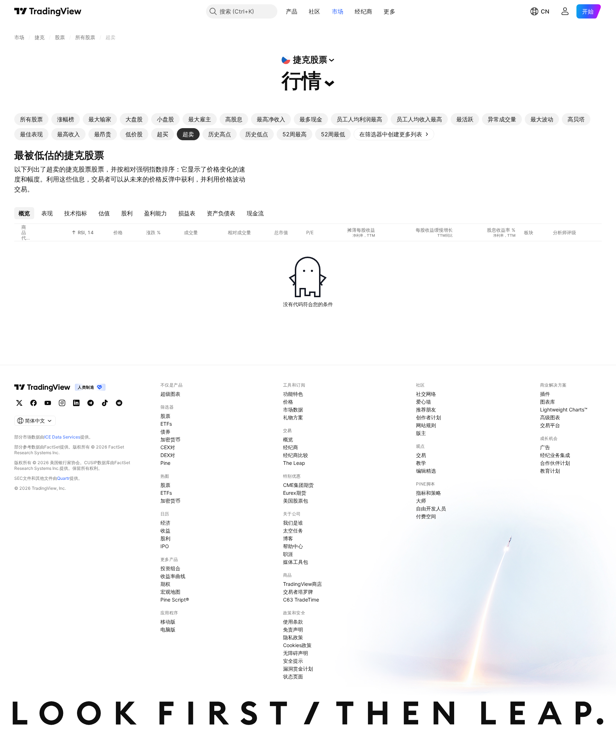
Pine (165, 463)
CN (545, 11)
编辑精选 (426, 471)
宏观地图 (170, 592)
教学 (421, 463)
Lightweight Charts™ (563, 409)
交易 (421, 455)
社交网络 (426, 394)
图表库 (547, 402)
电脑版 (167, 629)
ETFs (166, 424)
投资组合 (170, 568)
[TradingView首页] (48, 11)
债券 (165, 432)
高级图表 (550, 417)
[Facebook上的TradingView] (33, 403)
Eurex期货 (294, 493)
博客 (288, 538)
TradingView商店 (302, 584)
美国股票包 (295, 501)
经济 (165, 523)
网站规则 (426, 425)
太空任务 (293, 530)
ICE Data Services (62, 437)
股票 (165, 416)
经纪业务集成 (555, 455)
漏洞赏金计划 (298, 669)
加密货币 (170, 439)
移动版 (167, 622)
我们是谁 (293, 523)
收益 (165, 530)
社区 (314, 11)
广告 (545, 447)
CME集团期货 (298, 485)
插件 (545, 394)
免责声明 (293, 629)
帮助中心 (293, 546)
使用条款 (293, 622)
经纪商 (363, 11)
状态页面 (293, 676)
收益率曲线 (172, 576)
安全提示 (293, 661)
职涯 (288, 554)
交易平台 (550, 425)
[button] (302, 11)
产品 (292, 11)
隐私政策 (293, 637)
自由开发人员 (431, 508)
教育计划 (550, 471)
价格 (288, 402)
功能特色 (293, 394)
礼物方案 (293, 417)
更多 (389, 11)
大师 (421, 501)
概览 (288, 439)
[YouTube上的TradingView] (48, 403)
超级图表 (170, 394)
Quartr (63, 478)
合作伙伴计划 (555, 463)
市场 (338, 11)
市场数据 (293, 409)
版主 (421, 433)
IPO (164, 546)
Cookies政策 (297, 645)
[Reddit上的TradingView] (119, 403)
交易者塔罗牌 (298, 592)
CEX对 (167, 447)
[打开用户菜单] (565, 11)
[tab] (31, 119)
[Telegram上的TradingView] (91, 403)
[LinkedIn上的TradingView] (76, 403)
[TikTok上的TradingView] (105, 403)
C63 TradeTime (301, 600)
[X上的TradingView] (19, 403)
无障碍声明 (295, 653)
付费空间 (426, 516)
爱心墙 (423, 402)
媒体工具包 (295, 562)
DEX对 (167, 455)
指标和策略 (428, 493)
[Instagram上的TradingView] (62, 403)
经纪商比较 (295, 455)
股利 (165, 538)
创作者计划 (428, 417)
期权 (165, 584)
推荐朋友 (426, 409)
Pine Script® (174, 600)
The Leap (294, 463)
